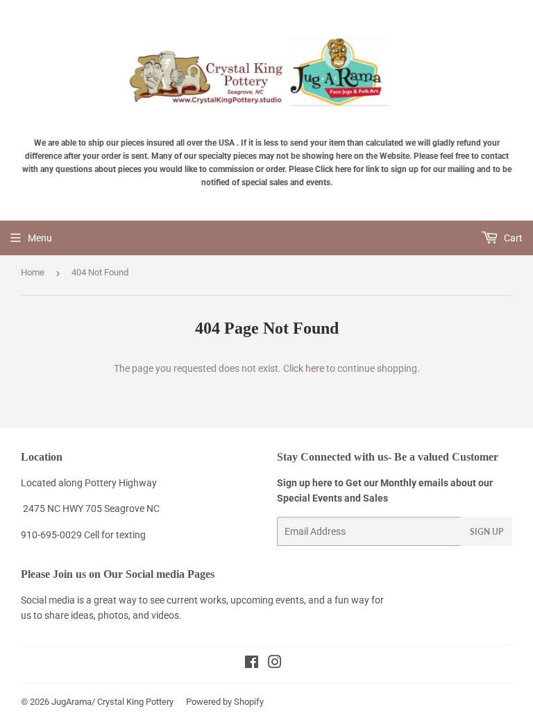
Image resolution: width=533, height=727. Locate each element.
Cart (512, 237)
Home (32, 272)
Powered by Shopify (225, 701)
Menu (40, 237)
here (314, 368)
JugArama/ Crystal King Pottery (112, 701)
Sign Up (486, 532)
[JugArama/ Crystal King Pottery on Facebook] (251, 663)
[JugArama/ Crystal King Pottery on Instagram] (275, 663)
